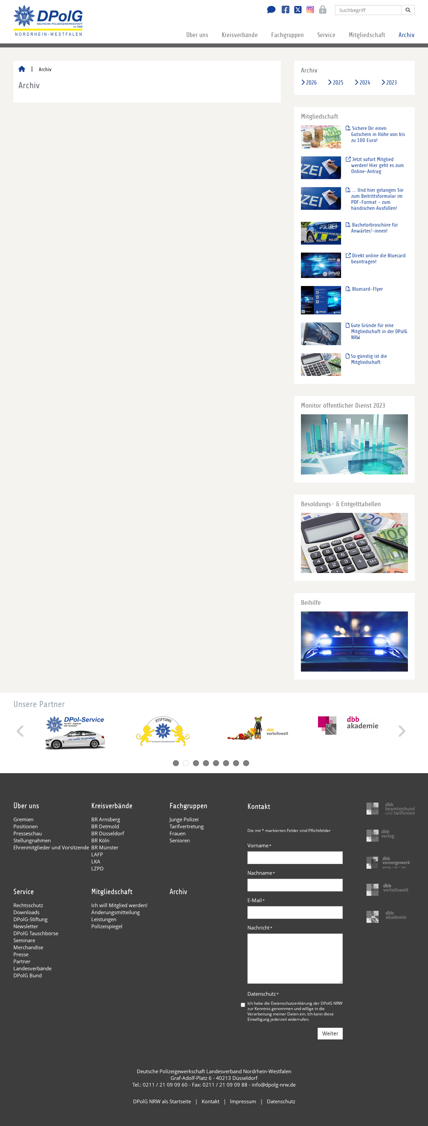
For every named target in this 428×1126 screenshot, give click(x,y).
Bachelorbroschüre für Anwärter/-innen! (374, 228)
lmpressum (243, 1101)
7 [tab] (236, 763)
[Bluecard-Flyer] (321, 299)
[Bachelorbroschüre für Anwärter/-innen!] (321, 233)
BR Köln (100, 840)
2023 (391, 83)
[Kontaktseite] (269, 10)
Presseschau (27, 833)
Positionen (25, 826)
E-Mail (256, 900)
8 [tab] (246, 763)
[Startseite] (21, 69)
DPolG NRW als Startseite (162, 1101)
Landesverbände (32, 968)
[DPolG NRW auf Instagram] (308, 9)
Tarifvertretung (187, 826)
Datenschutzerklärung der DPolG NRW (306, 1003)
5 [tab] (216, 763)
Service (326, 35)
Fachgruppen (287, 35)
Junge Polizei (184, 819)
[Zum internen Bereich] (321, 10)
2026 (311, 83)
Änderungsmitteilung (115, 912)
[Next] (401, 731)
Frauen (178, 833)
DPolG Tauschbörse (35, 933)
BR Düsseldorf (107, 833)
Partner (21, 961)
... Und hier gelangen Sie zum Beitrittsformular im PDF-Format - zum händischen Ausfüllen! (377, 199)
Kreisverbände (240, 35)
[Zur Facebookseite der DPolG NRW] (283, 10)
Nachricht (260, 927)
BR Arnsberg (105, 819)
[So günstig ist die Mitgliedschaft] (321, 364)
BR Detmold (105, 826)
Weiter (330, 1033)
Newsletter (25, 926)
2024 (364, 83)
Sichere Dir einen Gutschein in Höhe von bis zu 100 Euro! (378, 134)
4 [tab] (206, 763)
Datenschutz (263, 993)
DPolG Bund (27, 975)
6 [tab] (226, 763)
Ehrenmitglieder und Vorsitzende (51, 847)
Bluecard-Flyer (367, 289)
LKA (95, 861)
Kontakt (210, 1101)
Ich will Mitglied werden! (119, 905)
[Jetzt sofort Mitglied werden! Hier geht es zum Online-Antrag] (321, 167)
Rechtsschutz (28, 905)
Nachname (261, 872)
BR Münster (104, 847)
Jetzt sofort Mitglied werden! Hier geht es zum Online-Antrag (377, 165)
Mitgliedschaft (367, 35)
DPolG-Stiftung (30, 919)
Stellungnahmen (32, 840)
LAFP (97, 854)
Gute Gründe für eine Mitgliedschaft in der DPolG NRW (378, 331)
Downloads (26, 912)
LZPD (97, 868)
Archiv (407, 35)
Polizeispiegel (106, 926)
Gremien (23, 819)
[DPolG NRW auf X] (295, 10)
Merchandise (28, 947)
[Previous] (21, 731)
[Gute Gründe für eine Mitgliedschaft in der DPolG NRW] (321, 333)
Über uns (197, 35)
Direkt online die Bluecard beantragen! (378, 259)
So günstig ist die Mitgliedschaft (368, 359)
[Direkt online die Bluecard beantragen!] (321, 265)
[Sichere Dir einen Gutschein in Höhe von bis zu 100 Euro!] (321, 136)
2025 (338, 83)
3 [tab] (196, 763)
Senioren (180, 840)
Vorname (259, 845)
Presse (20, 954)
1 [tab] (176, 763)
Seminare (24, 940)
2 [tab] (186, 763)
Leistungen (103, 919)
